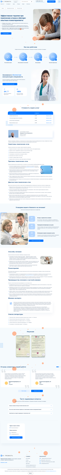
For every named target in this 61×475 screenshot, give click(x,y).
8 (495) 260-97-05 (13, 432)
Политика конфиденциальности (31, 465)
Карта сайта (28, 463)
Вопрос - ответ (28, 461)
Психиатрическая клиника (10, 8)
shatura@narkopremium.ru (15, 434)
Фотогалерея (28, 458)
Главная (3, 8)
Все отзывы (24, 390)
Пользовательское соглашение (31, 466)
